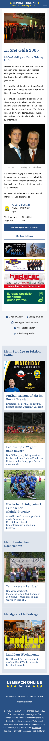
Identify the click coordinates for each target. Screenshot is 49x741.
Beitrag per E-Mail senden (26, 322)
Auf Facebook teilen (26, 327)
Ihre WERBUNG (36, 696)
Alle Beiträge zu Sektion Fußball (24, 227)
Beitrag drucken (36, 316)
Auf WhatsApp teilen (26, 333)
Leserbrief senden (24, 701)
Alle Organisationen (24, 236)
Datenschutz (23, 696)
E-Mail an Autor (16, 316)
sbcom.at (27, 731)
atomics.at (36, 727)
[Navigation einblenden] (45, 4)
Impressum (11, 696)
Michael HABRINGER (21, 208)
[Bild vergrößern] (7, 209)
